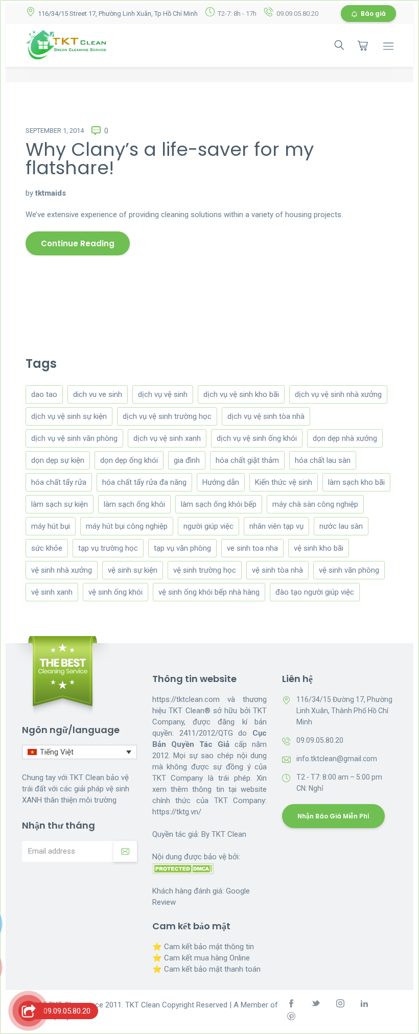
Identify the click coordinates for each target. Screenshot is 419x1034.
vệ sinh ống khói (115, 592)
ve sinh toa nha (252, 548)
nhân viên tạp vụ (276, 526)
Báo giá (373, 13)
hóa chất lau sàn (323, 460)
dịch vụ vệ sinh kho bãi (241, 394)
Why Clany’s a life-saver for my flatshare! (170, 158)
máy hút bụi (50, 526)
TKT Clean (229, 834)
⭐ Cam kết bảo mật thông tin (203, 946)
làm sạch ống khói (134, 504)
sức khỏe (46, 548)
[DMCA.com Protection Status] (183, 868)
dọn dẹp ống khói (129, 460)
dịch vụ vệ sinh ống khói (257, 438)
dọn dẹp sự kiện (57, 460)
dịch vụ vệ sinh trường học (167, 416)
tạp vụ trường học (108, 548)
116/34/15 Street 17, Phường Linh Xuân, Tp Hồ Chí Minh (118, 13)
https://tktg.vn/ (176, 811)
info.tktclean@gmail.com (336, 759)
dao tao (44, 394)
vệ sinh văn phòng (349, 570)
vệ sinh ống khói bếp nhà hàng (209, 592)
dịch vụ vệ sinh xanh (167, 438)
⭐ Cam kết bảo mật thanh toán (206, 969)
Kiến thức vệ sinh (283, 482)
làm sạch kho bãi (356, 482)
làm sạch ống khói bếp (219, 504)
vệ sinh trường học (204, 570)
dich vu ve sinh (97, 394)
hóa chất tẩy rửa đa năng (144, 482)
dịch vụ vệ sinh (163, 394)
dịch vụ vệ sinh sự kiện (69, 416)
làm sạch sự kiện (59, 504)
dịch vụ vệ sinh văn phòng (74, 438)
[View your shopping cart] (363, 45)
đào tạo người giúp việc (314, 592)
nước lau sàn (341, 526)
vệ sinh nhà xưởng (61, 570)
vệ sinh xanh (52, 592)
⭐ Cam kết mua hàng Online (201, 957)
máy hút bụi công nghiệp (127, 526)
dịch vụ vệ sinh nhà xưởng (338, 394)
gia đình (187, 460)
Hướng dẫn (220, 482)
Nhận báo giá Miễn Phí (333, 816)
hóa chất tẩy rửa (58, 482)
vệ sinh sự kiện (132, 570)
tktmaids (50, 193)
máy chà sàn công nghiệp (315, 504)
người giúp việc (208, 526)
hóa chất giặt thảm (247, 460)
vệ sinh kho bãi (318, 548)
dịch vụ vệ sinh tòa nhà (266, 416)
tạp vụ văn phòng (182, 548)
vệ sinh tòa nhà (277, 570)
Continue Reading (77, 243)
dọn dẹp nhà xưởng (345, 438)
